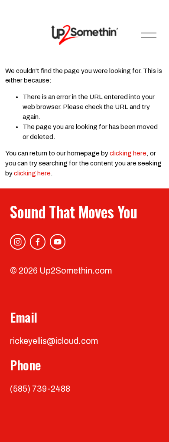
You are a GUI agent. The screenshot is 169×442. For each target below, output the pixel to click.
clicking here (128, 153)
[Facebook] (38, 242)
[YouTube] (57, 242)
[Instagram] (18, 242)
